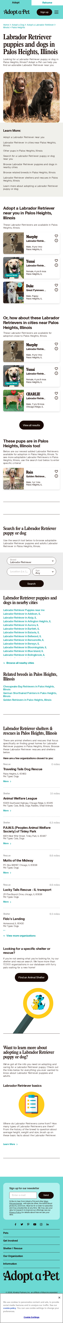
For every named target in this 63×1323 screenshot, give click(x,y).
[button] (56, 236)
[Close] (59, 1297)
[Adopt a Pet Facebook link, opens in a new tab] (16, 1224)
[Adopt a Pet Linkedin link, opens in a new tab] (47, 1224)
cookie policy (9, 1308)
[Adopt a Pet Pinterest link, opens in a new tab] (29, 1224)
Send (46, 1195)
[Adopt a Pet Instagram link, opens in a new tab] (42, 1224)
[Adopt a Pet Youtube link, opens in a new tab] (35, 1224)
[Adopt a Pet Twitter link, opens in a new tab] (22, 1224)
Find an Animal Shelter (31, 977)
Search (31, 583)
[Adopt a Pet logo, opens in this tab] (31, 1279)
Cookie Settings (31, 1317)
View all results (31, 425)
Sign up (44, 12)
